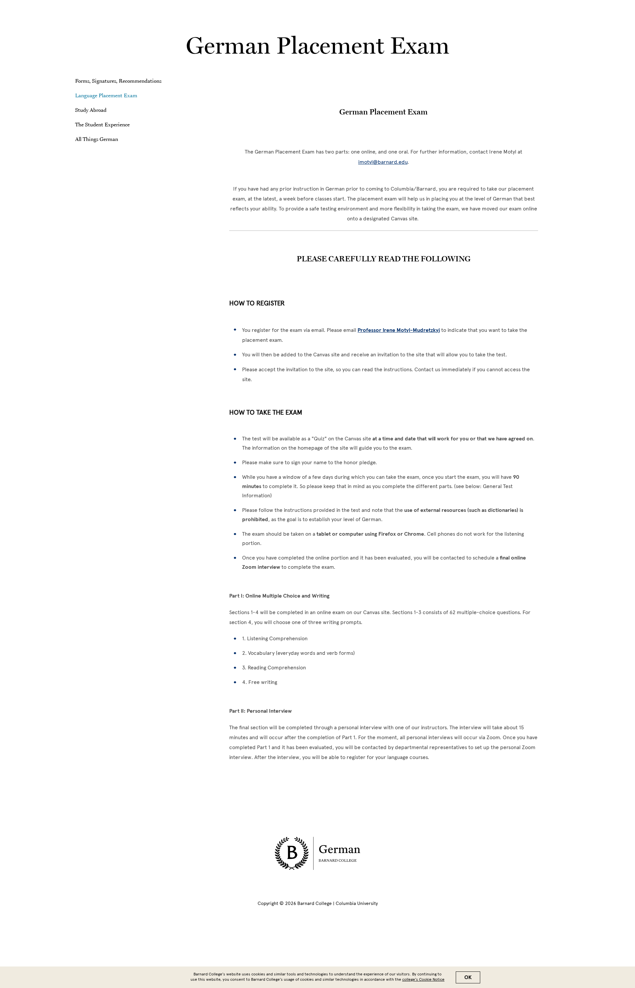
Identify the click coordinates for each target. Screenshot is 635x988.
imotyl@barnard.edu (382, 162)
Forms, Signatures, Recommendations (118, 80)
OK (468, 977)
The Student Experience (102, 124)
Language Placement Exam (106, 95)
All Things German (96, 139)
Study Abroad (90, 110)
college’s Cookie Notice (423, 979)
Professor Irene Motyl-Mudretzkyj (399, 330)
